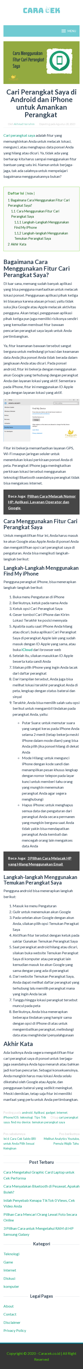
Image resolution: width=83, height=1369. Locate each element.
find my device (20, 1122)
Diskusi (9, 1278)
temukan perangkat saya (48, 1122)
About (8, 1306)
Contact (9, 1314)
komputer (11, 1286)
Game (8, 1262)
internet (62, 1112)
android (27, 1112)
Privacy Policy (14, 1330)
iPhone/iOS (11, 1117)
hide (30, 193)
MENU (72, 31)
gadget (50, 1112)
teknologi (26, 1117)
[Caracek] (41, 10)
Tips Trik (40, 1117)
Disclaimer (12, 1322)
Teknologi (11, 1254)
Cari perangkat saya (19, 135)
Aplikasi (39, 1112)
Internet (9, 1270)
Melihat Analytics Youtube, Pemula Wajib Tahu (62, 1138)
